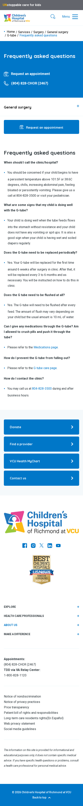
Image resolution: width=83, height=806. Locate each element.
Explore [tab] (10, 606)
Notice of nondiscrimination (22, 696)
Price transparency (16, 707)
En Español (55, 718)
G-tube (11, 35)
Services (24, 32)
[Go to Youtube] (58, 546)
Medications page (46, 347)
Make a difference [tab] (17, 634)
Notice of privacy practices (22, 702)
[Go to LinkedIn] (49, 546)
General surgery (57, 32)
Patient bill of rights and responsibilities (31, 713)
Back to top (39, 797)
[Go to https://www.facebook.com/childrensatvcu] (24, 546)
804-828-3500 (42, 389)
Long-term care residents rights (25, 718)
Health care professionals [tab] (24, 615)
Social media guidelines (20, 729)
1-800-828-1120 (15, 675)
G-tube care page (45, 368)
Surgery (38, 32)
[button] (52, 17)
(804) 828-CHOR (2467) (20, 664)
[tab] (41, 107)
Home (11, 31)
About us (10, 625)
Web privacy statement (19, 723)
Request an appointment (44, 127)
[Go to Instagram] (33, 546)
